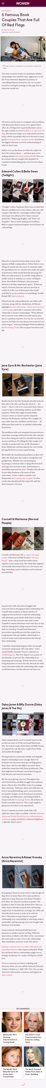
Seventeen (19, 296)
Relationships (6, 11)
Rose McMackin (9, 30)
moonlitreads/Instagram (36, 548)
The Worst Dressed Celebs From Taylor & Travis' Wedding (33, 1071)
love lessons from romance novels (20, 139)
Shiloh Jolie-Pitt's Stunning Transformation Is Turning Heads (10, 1038)
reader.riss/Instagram (36, 200)
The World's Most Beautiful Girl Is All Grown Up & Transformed (10, 1073)
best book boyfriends (24, 156)
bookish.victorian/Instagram (35, 394)
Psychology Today (12, 327)
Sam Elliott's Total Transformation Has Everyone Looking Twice (33, 1038)
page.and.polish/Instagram (35, 733)
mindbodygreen (8, 654)
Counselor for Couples (23, 478)
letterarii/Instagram (37, 886)
